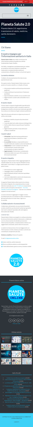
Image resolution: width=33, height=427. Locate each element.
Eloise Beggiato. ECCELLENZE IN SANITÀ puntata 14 (18, 392)
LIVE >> (26, 1)
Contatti (16, 422)
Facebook (9, 189)
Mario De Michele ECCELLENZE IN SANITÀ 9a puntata (18, 402)
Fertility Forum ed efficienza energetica (16, 378)
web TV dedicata (18, 186)
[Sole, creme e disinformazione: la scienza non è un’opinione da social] (27, 347)
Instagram (15, 189)
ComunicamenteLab (16, 418)
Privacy (14, 323)
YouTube (25, 187)
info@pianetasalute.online (12, 238)
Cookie (18, 323)
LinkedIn (3, 189)
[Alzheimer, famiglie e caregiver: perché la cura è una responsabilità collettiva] (16, 339)
